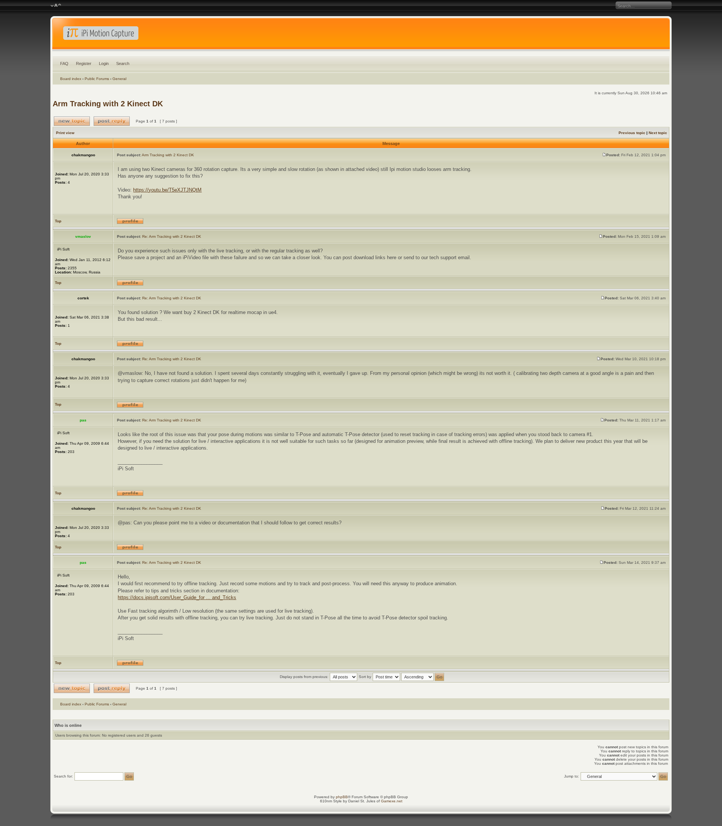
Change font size (55, 5)
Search (122, 63)
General (119, 79)
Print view (65, 133)
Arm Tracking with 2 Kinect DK (108, 104)
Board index (70, 79)
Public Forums (97, 79)
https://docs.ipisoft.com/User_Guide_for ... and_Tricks (177, 597)
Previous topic (632, 133)
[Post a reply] (112, 121)
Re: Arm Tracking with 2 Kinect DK (171, 236)
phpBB (342, 797)
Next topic (658, 133)
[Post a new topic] (72, 121)
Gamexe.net (391, 801)
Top (58, 221)
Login (104, 63)
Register (83, 63)
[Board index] (360, 35)
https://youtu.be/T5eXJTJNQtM (167, 190)
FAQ (64, 63)
